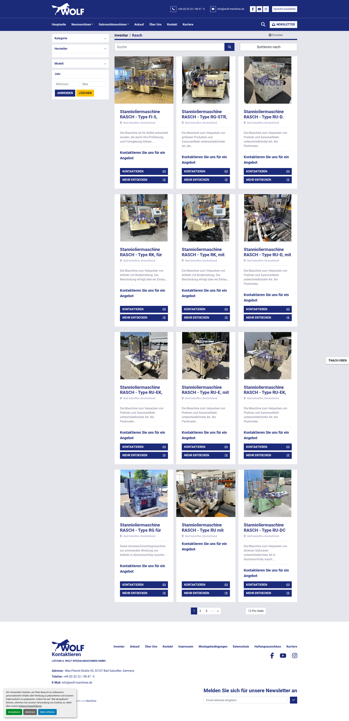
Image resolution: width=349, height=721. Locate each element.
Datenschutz (241, 646)
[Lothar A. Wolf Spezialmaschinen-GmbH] (68, 645)
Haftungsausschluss (267, 646)
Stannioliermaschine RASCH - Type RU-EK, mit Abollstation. (265, 392)
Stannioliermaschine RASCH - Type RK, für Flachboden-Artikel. (141, 255)
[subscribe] (293, 700)
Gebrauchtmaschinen (113, 24)
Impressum (185, 646)
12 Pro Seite (256, 611)
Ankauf (139, 24)
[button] (82, 24)
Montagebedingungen (213, 646)
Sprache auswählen (285, 8)
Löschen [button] (85, 93)
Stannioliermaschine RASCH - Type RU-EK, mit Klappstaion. (141, 392)
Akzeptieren (14, 712)
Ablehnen (30, 712)
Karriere (188, 24)
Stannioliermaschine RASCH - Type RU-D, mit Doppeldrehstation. (267, 255)
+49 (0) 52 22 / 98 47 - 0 (191, 8)
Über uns (155, 24)
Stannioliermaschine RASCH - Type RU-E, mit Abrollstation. (205, 392)
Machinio (91, 700)
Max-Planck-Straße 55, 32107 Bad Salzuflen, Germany (99, 670)
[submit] (229, 47)
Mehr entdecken (134, 179)
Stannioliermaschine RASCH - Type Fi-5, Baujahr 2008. (140, 117)
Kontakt (172, 24)
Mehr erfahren (47, 712)
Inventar (119, 646)
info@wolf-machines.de (230, 8)
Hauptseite (59, 24)
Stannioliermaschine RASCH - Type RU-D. (264, 114)
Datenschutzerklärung (30, 706)
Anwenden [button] (65, 93)
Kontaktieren (132, 171)
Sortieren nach (268, 47)
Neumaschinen (81, 24)
